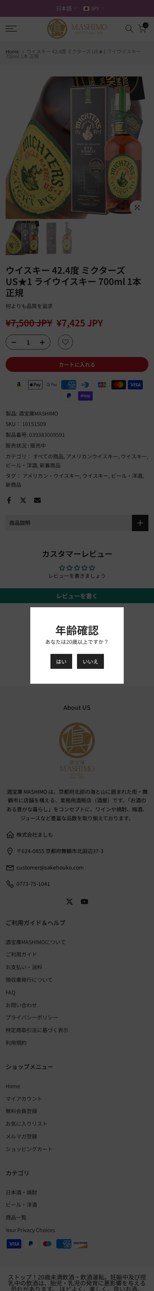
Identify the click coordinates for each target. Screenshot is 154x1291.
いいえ (90, 661)
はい (61, 661)
